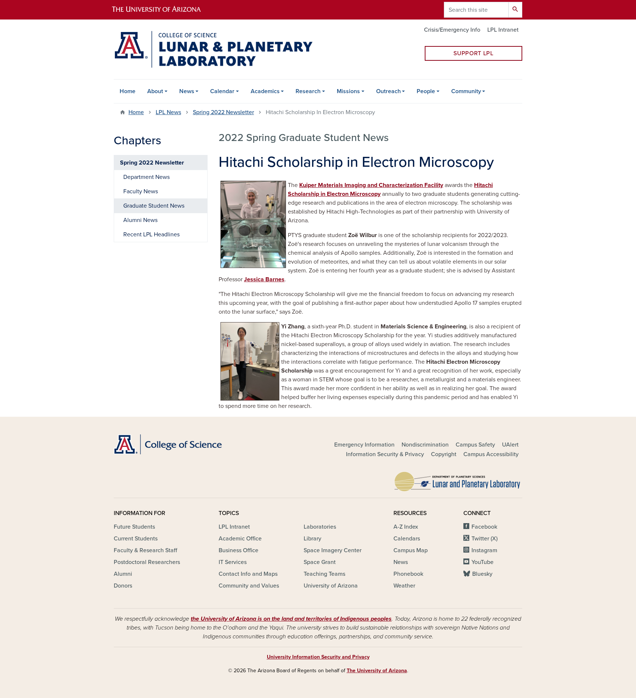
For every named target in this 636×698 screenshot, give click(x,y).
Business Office (238, 550)
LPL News (168, 112)
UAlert (510, 444)
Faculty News (140, 191)
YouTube (482, 562)
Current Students (136, 538)
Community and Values (249, 585)
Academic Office (240, 538)
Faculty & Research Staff (145, 550)
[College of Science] (178, 444)
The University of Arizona (377, 670)
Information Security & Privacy (385, 454)
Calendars (406, 538)
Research (308, 91)
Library (312, 538)
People (426, 91)
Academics (265, 91)
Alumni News (140, 220)
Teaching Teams (324, 574)
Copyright (443, 454)
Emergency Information (364, 444)
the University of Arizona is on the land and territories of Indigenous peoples (291, 619)
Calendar (222, 91)
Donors (123, 585)
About (155, 91)
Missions (348, 91)
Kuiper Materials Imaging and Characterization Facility (371, 185)
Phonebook (408, 574)
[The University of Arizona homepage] (162, 10)
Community (466, 91)
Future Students (134, 526)
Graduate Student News (153, 205)
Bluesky (482, 574)
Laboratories (320, 526)
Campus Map (410, 550)
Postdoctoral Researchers (147, 562)
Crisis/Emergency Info (452, 30)
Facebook (484, 526)
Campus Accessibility (491, 454)
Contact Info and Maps (248, 574)
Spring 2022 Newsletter (223, 112)
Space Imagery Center (332, 550)
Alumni (123, 574)
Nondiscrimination (425, 444)
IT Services (233, 562)
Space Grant (320, 562)
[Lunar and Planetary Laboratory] (457, 479)
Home (127, 91)
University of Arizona (331, 585)
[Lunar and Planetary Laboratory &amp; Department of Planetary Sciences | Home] (213, 49)
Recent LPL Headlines (151, 234)
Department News (146, 177)
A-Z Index (405, 526)
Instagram (484, 550)
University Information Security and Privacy (318, 657)
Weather (404, 585)
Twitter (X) (484, 538)
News (186, 91)
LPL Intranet (503, 30)
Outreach (388, 91)
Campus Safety (475, 444)
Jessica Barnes (264, 279)
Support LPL (473, 53)
